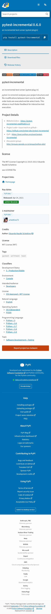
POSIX (8, 312)
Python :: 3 (10, 320)
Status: (25, 380)
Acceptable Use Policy (24, 502)
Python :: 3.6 (11, 323)
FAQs (25, 418)
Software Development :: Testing (20, 339)
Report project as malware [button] (25, 348)
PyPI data (7, 193)
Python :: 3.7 (11, 326)
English (9, 301)
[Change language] (45, 5)
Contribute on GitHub (24, 464)
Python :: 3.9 (11, 332)
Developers (11, 286)
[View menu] (38, 5)
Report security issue (25, 491)
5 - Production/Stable (15, 270)
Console (9, 278)
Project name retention (24, 415)
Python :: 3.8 (11, 329)
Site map (39, 608)
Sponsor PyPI (25, 470)
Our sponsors (25, 446)
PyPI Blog (24, 432)
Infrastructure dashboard (24, 436)
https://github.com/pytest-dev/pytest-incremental (28, 130)
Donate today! (26, 386)
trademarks (14, 606)
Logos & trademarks (25, 443)
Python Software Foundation (24, 371)
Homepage (10, 181)
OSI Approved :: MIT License (18, 294)
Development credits (24, 474)
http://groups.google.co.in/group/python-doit (26, 144)
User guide (24, 412)
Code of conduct (24, 495)
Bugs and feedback (25, 460)
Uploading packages (25, 408)
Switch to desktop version (25, 510)
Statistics (25, 439)
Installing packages (24, 405)
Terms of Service (24, 488)
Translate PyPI (24, 467)
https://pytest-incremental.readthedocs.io (20, 122)
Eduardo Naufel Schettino (20, 233)
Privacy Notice (24, 498)
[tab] (25, 50)
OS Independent (13, 309)
